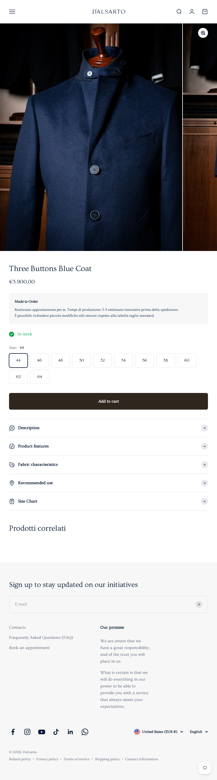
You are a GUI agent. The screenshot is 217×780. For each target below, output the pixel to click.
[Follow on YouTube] (41, 732)
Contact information (141, 759)
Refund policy (20, 759)
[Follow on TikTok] (56, 732)
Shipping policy (107, 759)
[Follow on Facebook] (13, 732)
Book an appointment (29, 647)
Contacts (17, 627)
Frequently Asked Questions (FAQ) (41, 637)
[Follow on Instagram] (27, 732)
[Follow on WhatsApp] (85, 732)
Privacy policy (47, 759)
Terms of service (77, 759)
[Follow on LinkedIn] (70, 732)
